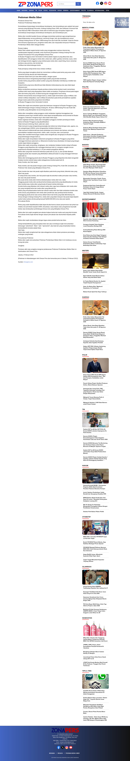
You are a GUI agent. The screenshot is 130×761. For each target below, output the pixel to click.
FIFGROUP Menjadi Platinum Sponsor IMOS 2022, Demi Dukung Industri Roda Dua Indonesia (95, 549)
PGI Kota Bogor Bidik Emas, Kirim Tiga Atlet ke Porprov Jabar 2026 (94, 604)
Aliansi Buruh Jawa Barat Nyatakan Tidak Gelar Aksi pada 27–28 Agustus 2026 (94, 57)
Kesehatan (52, 10)
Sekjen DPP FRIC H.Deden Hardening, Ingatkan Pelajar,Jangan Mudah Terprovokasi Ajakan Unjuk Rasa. (94, 348)
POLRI (40, 10)
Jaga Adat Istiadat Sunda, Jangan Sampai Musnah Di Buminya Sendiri (94, 193)
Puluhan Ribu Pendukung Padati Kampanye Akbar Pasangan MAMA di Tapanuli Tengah (94, 122)
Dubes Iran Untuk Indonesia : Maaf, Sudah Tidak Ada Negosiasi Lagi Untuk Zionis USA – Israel (95, 108)
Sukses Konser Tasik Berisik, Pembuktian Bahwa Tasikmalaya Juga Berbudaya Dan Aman (94, 243)
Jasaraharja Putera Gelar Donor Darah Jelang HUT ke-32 (94, 657)
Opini (107, 10)
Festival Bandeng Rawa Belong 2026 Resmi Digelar (94, 230)
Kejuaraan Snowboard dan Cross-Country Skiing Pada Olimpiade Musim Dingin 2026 (94, 598)
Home (18, 10)
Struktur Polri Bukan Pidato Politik (93, 511)
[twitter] (102, 4)
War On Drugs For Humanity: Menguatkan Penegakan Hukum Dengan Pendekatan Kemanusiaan (95, 506)
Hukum (59, 10)
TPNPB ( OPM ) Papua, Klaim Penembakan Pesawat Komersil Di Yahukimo (93, 646)
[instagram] (106, 4)
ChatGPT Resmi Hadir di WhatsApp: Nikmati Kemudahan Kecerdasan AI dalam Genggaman (94, 692)
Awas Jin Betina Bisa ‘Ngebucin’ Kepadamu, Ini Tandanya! (93, 287)
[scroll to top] (124, 758)
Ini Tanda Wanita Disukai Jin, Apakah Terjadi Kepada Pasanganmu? (94, 281)
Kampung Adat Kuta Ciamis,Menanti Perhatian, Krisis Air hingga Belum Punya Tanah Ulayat (94, 187)
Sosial (45, 10)
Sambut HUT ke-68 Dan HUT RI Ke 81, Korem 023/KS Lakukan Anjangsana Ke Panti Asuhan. (95, 430)
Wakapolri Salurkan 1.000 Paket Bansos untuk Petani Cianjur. (95, 403)
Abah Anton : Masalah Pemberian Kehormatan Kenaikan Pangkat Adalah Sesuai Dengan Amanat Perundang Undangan (94, 137)
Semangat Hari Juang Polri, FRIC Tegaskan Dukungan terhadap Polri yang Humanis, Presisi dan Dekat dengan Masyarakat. (94, 391)
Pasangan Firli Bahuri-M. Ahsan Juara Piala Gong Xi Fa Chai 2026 (94, 592)
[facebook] (98, 4)
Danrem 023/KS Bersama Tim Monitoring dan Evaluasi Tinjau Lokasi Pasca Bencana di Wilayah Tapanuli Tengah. (95, 444)
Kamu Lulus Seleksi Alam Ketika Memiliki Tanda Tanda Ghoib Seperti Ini (95, 271)
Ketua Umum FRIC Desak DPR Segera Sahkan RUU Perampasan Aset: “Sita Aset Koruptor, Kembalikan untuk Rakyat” (94, 74)
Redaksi (60, 753)
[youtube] (110, 4)
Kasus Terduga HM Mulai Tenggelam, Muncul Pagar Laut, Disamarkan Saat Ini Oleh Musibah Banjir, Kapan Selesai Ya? (95, 115)
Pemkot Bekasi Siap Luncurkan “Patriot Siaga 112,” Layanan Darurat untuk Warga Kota (95, 699)
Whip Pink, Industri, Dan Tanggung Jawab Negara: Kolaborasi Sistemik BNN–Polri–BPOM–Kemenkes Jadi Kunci (95, 639)
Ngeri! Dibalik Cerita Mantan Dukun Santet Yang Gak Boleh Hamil (93, 276)
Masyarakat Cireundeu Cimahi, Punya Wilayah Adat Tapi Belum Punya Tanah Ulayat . (94, 180)
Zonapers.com (28, 262)
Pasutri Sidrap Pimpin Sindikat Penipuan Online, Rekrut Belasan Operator (95, 383)
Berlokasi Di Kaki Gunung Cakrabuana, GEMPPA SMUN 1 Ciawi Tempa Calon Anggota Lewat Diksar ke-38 (95, 611)
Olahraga (90, 10)
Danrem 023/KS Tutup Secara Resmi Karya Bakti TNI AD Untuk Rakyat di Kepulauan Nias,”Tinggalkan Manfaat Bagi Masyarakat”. (94, 65)
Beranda (52, 753)
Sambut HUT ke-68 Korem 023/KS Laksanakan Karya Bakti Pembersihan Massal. (94, 451)
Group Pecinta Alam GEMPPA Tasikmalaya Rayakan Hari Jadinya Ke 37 (95, 587)
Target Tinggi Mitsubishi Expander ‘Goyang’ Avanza (93, 560)
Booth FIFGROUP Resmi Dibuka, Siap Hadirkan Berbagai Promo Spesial (94, 542)
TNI (36, 10)
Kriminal (66, 10)
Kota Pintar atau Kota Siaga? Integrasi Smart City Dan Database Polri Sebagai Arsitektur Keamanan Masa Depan (94, 236)
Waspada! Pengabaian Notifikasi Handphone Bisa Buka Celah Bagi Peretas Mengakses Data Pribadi (93, 706)
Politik (83, 10)
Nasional (25, 10)
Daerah (31, 10)
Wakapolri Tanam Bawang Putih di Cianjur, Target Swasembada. (93, 397)
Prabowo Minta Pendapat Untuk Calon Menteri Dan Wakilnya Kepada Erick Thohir (94, 129)
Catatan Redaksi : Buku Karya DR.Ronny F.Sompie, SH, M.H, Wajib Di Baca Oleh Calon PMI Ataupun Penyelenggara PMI (95, 718)
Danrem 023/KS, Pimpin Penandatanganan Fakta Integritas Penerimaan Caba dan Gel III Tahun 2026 (95, 437)
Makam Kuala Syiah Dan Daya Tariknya (95, 291)
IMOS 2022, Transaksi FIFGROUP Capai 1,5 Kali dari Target (95, 537)
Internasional (99, 10)
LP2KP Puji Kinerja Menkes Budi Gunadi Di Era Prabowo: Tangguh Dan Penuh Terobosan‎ (95, 664)
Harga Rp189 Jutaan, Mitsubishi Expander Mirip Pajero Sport (92, 555)
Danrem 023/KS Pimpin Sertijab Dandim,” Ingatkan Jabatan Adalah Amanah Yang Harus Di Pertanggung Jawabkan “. (95, 458)
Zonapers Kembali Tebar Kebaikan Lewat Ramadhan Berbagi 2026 (93, 225)
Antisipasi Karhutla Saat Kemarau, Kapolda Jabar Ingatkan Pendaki (93, 341)
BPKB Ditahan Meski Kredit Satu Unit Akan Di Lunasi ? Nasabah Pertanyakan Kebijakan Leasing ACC (95, 499)
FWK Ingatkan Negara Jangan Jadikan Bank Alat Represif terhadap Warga (94, 80)
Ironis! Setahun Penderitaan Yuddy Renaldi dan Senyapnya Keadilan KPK (94, 493)
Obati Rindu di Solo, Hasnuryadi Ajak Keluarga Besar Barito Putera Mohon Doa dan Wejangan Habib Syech (94, 166)
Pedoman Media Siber (73, 753)
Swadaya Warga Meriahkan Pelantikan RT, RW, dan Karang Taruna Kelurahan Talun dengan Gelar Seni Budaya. (94, 173)
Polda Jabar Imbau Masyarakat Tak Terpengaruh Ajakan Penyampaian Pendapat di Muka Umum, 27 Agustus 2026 (94, 50)
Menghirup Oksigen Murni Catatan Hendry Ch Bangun (93, 652)
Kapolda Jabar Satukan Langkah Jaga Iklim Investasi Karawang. (94, 219)
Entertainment (75, 10)
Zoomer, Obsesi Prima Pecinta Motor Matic (94, 712)
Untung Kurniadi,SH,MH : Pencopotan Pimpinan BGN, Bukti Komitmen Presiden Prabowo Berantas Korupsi (94, 487)
